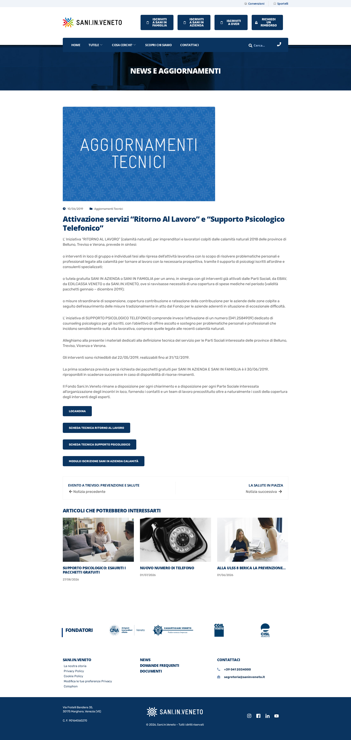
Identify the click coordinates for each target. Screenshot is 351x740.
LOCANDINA (77, 411)
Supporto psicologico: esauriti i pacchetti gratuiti (94, 570)
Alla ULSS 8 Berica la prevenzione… (251, 567)
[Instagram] (249, 716)
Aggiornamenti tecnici (108, 209)
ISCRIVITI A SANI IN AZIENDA (197, 22)
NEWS (145, 659)
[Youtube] (276, 716)
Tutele (94, 45)
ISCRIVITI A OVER (234, 22)
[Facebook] (258, 716)
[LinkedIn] (267, 716)
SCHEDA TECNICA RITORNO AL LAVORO (96, 428)
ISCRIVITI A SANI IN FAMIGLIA (159, 22)
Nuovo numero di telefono (167, 567)
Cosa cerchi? (122, 45)
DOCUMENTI (151, 671)
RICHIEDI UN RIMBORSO (269, 22)
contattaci (189, 45)
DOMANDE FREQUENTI (159, 665)
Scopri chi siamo (158, 45)
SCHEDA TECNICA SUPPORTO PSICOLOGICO (99, 444)
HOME (75, 45)
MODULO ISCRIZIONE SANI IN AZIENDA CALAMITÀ (103, 461)
